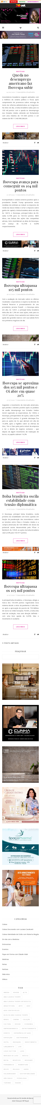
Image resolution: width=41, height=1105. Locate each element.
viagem (18, 1083)
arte (21, 1006)
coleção (26, 1019)
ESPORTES (22, 1)
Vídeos (4, 979)
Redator (6, 143)
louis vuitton (10, 1051)
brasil (6, 1019)
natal (6, 1060)
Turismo (7, 1083)
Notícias (20, 71)
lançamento (9, 1046)
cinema (16, 1019)
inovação (17, 1042)
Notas (4, 964)
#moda (6, 992)
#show (16, 992)
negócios (17, 1060)
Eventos (5, 949)
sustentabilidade (27, 1073)
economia (29, 1024)
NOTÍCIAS (14, 1)
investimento (31, 1042)
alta (25, 992)
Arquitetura (9, 1006)
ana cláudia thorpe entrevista (17, 1001)
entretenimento (29, 1028)
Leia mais (20, 126)
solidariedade (10, 1073)
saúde (26, 1069)
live (20, 1046)
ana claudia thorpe (12, 997)
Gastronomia (22, 1037)
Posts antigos (11, 643)
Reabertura (23, 1064)
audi (28, 1006)
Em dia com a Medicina (10, 939)
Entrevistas (6, 944)
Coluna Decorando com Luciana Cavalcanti (17, 929)
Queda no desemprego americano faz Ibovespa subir (20, 81)
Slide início (6, 974)
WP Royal (25, 1101)
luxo (22, 1051)
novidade (29, 1060)
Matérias (5, 959)
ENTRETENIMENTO (33, 1)
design (18, 1024)
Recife (6, 1069)
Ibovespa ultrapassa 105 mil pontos (20, 287)
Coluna (4, 924)
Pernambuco (9, 1064)
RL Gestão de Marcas (27, 1098)
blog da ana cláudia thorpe (16, 1015)
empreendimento (11, 1028)
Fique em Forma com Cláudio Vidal (15, 954)
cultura (7, 1024)
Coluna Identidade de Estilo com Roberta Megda (20, 934)
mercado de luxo (11, 1055)
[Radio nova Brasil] (20, 38)
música (25, 1055)
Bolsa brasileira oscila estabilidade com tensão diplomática (20, 500)
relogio (16, 1069)
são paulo (8, 1078)
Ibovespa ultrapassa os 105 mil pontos (20, 588)
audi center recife (12, 1010)
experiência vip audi (22, 1033)
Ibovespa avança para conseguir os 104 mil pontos (20, 185)
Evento (7, 1033)
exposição (8, 1037)
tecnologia (22, 1078)
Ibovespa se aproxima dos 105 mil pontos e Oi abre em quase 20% (21, 389)
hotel (6, 1042)
